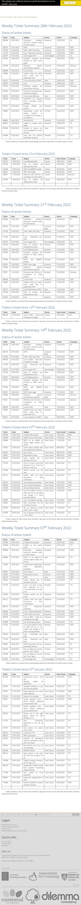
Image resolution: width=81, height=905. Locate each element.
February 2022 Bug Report (30, 17)
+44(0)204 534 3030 (10, 814)
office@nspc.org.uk (43, 814)
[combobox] (70, 2)
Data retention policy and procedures (14, 831)
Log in (7, 3)
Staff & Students (8, 17)
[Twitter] (76, 814)
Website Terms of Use (9, 825)
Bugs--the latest (18, 17)
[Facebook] (73, 814)
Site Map (5, 846)
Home (1, 17)
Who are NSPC (6, 842)
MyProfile (10, 3)
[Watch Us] (78, 814)
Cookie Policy (6, 829)
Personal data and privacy (10, 827)
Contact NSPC (6, 844)
